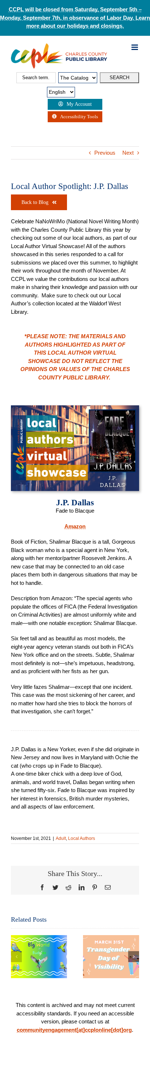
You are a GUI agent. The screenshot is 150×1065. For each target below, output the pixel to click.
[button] (16, 956)
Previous (104, 153)
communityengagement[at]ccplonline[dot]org (74, 1030)
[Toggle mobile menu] (135, 47)
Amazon (75, 526)
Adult (61, 838)
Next (128, 153)
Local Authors (81, 838)
